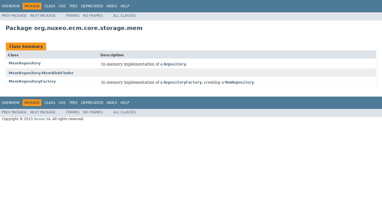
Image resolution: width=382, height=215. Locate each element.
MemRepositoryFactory (32, 81)
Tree (73, 6)
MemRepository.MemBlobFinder (41, 73)
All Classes (124, 16)
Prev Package (14, 16)
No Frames (93, 16)
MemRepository (25, 63)
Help (125, 6)
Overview (11, 6)
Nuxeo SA (42, 119)
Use (62, 6)
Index (112, 6)
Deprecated (92, 6)
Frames (73, 16)
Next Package (43, 16)
